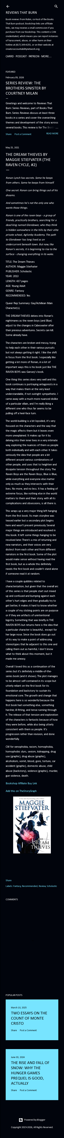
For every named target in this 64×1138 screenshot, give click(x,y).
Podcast (21, 56)
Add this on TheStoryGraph (21, 791)
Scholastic (52, 886)
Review (42, 886)
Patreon (34, 56)
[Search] (56, 6)
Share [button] (9, 134)
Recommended (30, 886)
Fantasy (17, 886)
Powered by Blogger (34, 1120)
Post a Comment (23, 134)
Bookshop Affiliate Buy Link (21, 783)
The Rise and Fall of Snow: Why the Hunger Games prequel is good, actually (30, 1073)
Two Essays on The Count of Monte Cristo (29, 1018)
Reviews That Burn (21, 13)
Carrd (10, 56)
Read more (52, 133)
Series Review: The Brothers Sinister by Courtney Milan (26, 88)
